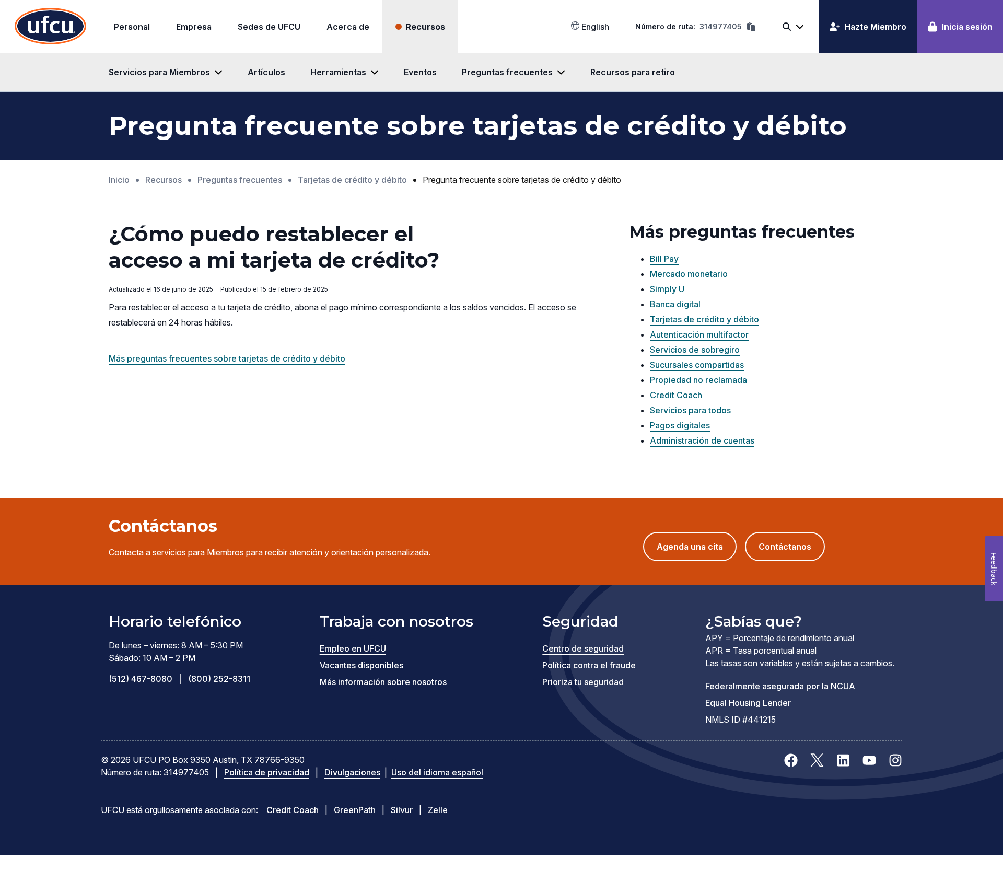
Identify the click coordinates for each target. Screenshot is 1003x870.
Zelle (438, 810)
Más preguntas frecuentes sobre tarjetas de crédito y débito (227, 358)
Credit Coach (676, 395)
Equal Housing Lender (748, 703)
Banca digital (675, 304)
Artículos (266, 72)
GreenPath (355, 810)
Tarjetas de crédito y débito (704, 319)
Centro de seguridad (583, 648)
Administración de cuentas (702, 440)
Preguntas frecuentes (507, 72)
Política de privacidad (266, 772)
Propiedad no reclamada (698, 380)
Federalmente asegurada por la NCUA (780, 686)
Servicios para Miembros (159, 72)
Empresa (194, 26)
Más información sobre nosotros (383, 682)
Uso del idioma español (437, 772)
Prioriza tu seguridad (583, 682)
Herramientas (338, 72)
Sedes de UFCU (269, 26)
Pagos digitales (680, 425)
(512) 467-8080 (145, 679)
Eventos (420, 72)
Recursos (425, 26)
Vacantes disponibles (361, 665)
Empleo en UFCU (353, 648)
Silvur (403, 810)
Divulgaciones (352, 772)
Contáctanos (785, 546)
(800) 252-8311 (219, 679)
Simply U (667, 289)
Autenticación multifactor (699, 334)
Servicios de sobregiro (695, 349)
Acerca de (347, 26)
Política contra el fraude (589, 665)
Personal (132, 26)
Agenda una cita (697, 551)
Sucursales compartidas (697, 364)
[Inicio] (50, 26)
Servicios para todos (690, 410)
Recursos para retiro (633, 72)
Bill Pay (664, 258)
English (594, 26)
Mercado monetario (689, 274)
